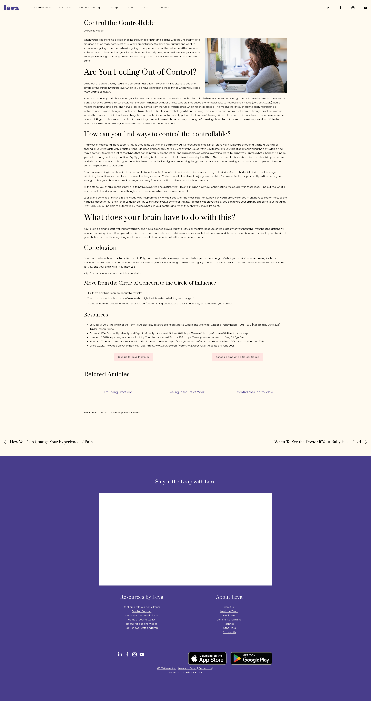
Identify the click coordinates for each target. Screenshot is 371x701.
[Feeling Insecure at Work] (186, 386)
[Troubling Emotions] (118, 386)
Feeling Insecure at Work (186, 392)
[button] (282, 367)
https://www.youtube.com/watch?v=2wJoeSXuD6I (176, 345)
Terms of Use (176, 672)
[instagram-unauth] (353, 8)
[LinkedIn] (328, 8)
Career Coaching (89, 7)
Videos (153, 624)
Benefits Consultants (229, 619)
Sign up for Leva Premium (133, 357)
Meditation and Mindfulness (142, 615)
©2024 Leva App (166, 668)
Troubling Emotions (118, 392)
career (104, 412)
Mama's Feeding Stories (142, 619)
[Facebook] (340, 8)
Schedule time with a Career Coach (237, 357)
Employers (229, 615)
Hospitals (229, 624)
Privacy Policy (194, 672)
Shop (131, 7)
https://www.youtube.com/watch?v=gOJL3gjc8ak (214, 337)
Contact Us (205, 668)
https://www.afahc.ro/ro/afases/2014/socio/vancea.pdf (217, 333)
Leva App (114, 7)
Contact (164, 7)
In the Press (229, 628)
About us (229, 607)
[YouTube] (365, 8)
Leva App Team (187, 668)
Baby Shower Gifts (135, 628)
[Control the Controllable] (255, 386)
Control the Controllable (255, 392)
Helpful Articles (134, 624)
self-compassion (120, 412)
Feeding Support (141, 611)
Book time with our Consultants (142, 607)
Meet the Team (229, 611)
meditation (90, 412)
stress (136, 412)
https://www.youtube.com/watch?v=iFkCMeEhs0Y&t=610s (201, 341)
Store (155, 628)
